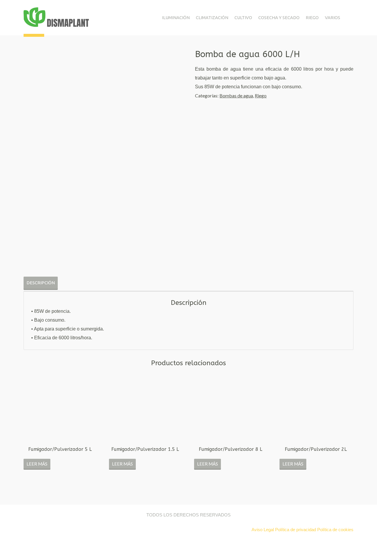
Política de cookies (335, 529)
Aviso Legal (263, 529)
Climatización (212, 17)
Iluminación (176, 17)
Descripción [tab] (41, 282)
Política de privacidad (295, 529)
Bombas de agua (236, 95)
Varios (332, 17)
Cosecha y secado (279, 17)
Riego (312, 17)
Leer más (37, 463)
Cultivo (243, 17)
